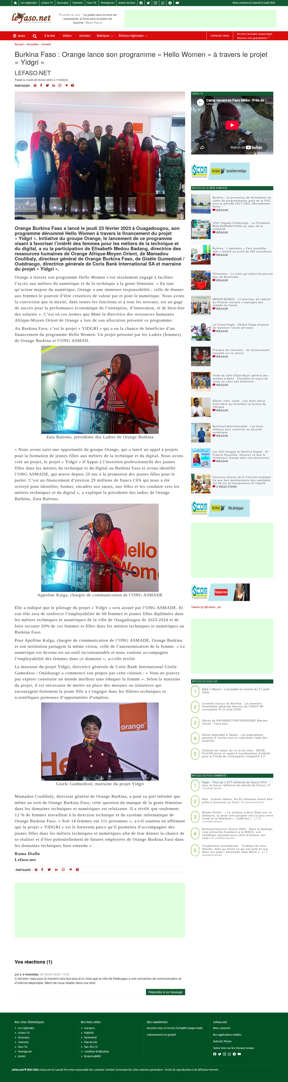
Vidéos (67, 36)
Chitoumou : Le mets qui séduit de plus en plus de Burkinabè (243, 275)
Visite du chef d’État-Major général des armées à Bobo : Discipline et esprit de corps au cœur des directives (240, 378)
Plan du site (90, 1042)
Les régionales (29, 2)
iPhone (228, 1041)
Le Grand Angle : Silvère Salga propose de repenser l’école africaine (241, 326)
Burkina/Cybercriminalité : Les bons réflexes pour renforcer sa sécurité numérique (238, 429)
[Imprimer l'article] (72, 86)
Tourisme (77, 2)
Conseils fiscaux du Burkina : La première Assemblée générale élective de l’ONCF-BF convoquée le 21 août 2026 (233, 706)
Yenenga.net (107, 2)
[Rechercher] (35, 36)
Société (46, 44)
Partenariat (90, 1037)
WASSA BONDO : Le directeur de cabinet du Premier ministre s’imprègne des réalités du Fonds (242, 302)
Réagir (221, 210)
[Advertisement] (200, 18)
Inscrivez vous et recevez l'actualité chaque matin (175, 1028)
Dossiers (84, 36)
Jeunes (22, 1056)
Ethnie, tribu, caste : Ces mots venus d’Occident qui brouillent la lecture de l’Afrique (239, 403)
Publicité (89, 1032)
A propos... (90, 1028)
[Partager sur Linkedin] (53, 86)
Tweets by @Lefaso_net (206, 607)
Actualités (33, 44)
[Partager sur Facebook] (41, 86)
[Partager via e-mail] (35, 86)
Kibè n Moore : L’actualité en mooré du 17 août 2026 (235, 691)
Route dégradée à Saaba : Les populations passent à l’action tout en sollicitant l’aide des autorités (234, 737)
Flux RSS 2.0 (91, 1047)
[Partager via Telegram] (66, 86)
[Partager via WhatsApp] (60, 86)
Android (217, 1041)
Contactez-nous (220, 35)
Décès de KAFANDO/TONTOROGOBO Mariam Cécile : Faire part (235, 722)
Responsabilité (92, 1056)
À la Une (49, 36)
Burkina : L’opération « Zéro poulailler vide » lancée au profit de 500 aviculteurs (242, 250)
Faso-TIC (92, 2)
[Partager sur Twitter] (47, 86)
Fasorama (62, 2)
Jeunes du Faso (127, 2)
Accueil (19, 44)
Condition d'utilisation (96, 1051)
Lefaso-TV (47, 2)
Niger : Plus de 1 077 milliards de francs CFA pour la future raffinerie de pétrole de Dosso (234, 784)
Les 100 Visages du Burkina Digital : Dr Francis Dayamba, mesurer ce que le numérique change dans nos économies (241, 454)
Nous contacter (222, 1028)
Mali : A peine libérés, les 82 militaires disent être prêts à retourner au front (237, 801)
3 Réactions (226, 486)
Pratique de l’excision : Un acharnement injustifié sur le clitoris (241, 351)
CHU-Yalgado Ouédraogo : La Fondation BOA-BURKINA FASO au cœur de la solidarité (241, 226)
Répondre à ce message (166, 992)
